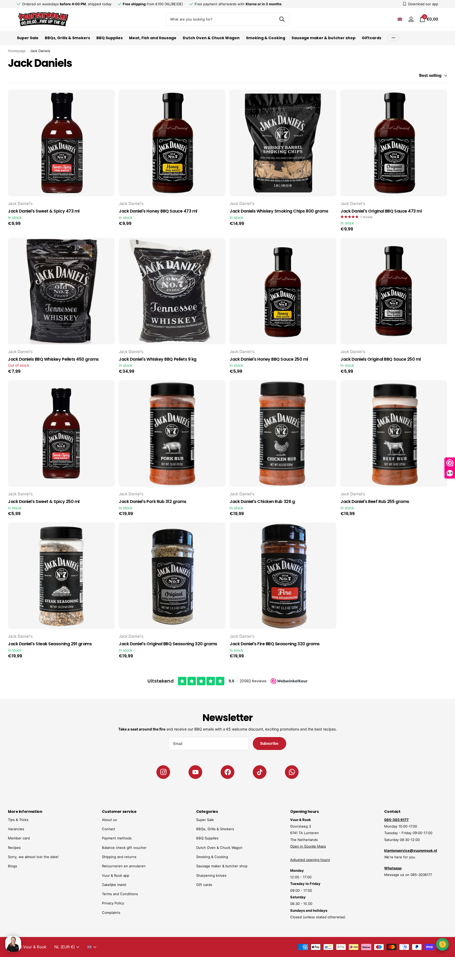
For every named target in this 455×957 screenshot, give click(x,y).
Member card (19, 838)
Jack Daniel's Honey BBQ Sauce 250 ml (269, 359)
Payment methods (117, 838)
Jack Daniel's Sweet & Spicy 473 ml (44, 211)
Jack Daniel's (20, 203)
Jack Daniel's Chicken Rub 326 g (262, 502)
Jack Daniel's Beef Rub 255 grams (374, 502)
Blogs (12, 866)
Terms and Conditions (120, 894)
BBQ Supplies (109, 38)
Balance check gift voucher (124, 847)
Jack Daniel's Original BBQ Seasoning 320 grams (168, 644)
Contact (108, 829)
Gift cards (204, 885)
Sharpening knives (211, 875)
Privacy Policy (113, 903)
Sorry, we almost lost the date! (33, 857)
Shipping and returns (119, 857)
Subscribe (269, 743)
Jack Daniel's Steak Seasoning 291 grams (50, 644)
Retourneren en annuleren (124, 866)
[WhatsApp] (292, 772)
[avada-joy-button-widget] (442, 944)
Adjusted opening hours (310, 860)
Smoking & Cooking (265, 38)
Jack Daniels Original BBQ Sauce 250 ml (380, 359)
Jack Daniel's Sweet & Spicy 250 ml (44, 502)
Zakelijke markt (114, 885)
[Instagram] (163, 772)
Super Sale (27, 38)
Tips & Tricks (18, 820)
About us (109, 820)
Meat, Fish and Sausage (152, 38)
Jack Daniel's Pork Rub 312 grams (152, 502)
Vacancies (16, 829)
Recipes (14, 847)
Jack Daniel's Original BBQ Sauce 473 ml (381, 211)
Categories (207, 811)
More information (25, 811)
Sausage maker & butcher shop (323, 38)
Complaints (111, 912)
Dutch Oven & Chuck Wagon (211, 38)
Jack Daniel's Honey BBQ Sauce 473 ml (158, 211)
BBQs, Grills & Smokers (67, 38)
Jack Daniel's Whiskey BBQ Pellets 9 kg (157, 359)
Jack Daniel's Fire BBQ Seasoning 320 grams (275, 644)
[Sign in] (410, 19)
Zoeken (282, 19)
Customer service (119, 811)
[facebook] (227, 772)
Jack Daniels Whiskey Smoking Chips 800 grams (279, 211)
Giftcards (371, 38)
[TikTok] (259, 772)
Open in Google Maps (308, 846)
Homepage (17, 51)
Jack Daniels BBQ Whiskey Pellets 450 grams (53, 359)
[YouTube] (195, 772)
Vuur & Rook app (115, 875)
